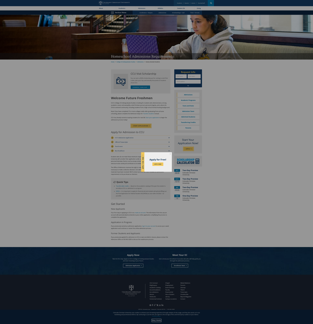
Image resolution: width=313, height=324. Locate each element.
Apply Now (157, 164)
